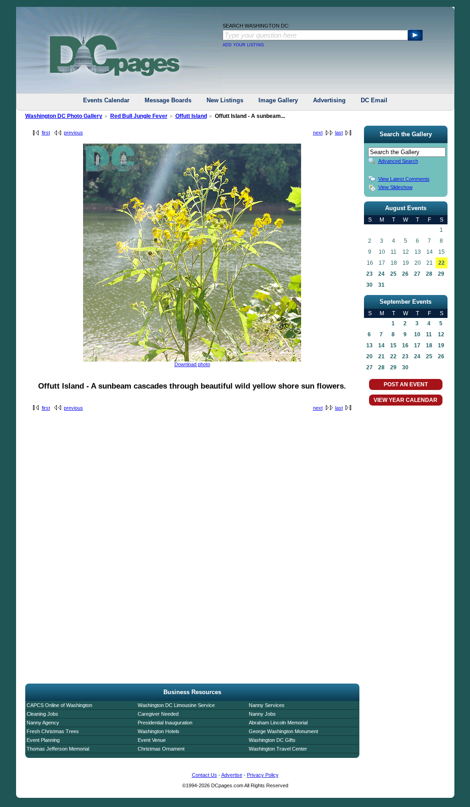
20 (369, 356)
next (318, 132)
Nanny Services (267, 705)
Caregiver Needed (158, 714)
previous (73, 132)
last (339, 132)
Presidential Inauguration (165, 722)
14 (381, 345)
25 (393, 274)
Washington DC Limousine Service (176, 705)
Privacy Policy (263, 775)
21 (381, 356)
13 (369, 345)
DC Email (374, 100)
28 (429, 274)
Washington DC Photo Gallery (63, 116)
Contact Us (204, 775)
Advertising (329, 100)
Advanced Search (398, 161)
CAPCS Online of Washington (59, 705)
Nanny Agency (43, 722)
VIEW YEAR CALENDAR (405, 400)
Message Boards (168, 100)
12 (441, 334)
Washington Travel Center (278, 748)
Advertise (231, 775)
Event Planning (43, 740)
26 (405, 274)
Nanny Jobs (262, 714)
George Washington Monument (283, 731)
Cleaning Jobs (42, 714)
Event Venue (152, 740)
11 (429, 334)
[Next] (192, 359)
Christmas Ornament (161, 748)
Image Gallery (278, 100)
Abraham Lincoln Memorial (278, 722)
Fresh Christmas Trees (53, 731)
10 (417, 334)
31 (381, 285)
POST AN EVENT (406, 384)
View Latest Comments (404, 179)
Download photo (192, 364)
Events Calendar (106, 100)
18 (429, 345)
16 (405, 345)
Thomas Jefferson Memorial (58, 748)
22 (441, 263)
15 (393, 345)
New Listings (225, 100)
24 (381, 274)
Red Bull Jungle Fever (139, 116)
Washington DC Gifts (272, 740)
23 (369, 274)
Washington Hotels (158, 731)
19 (441, 345)
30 (369, 285)
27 (417, 274)
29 (441, 274)
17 (417, 345)
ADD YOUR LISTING (243, 45)
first (46, 132)
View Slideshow (395, 187)
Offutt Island (191, 116)
